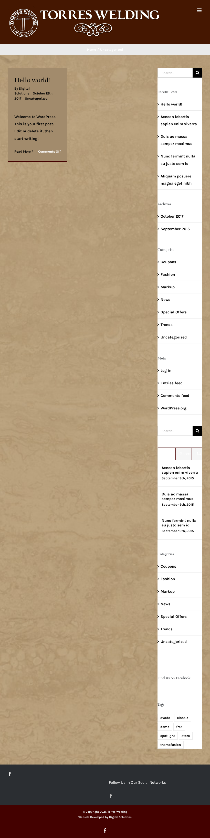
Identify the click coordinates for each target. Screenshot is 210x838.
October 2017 (172, 216)
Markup (168, 287)
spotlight (167, 736)
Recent (186, 454)
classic (182, 718)
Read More (22, 151)
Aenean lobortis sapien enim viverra (180, 470)
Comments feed (175, 395)
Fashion (168, 274)
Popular (168, 454)
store (186, 736)
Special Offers (174, 312)
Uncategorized (36, 98)
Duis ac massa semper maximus (177, 496)
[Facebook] (10, 774)
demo (165, 727)
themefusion (170, 745)
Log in (166, 370)
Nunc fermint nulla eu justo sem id (179, 522)
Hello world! (32, 80)
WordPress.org (173, 408)
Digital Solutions (120, 817)
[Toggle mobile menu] (199, 10)
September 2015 (175, 229)
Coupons (168, 262)
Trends (167, 324)
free (179, 727)
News (165, 299)
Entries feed (172, 383)
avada (165, 718)
